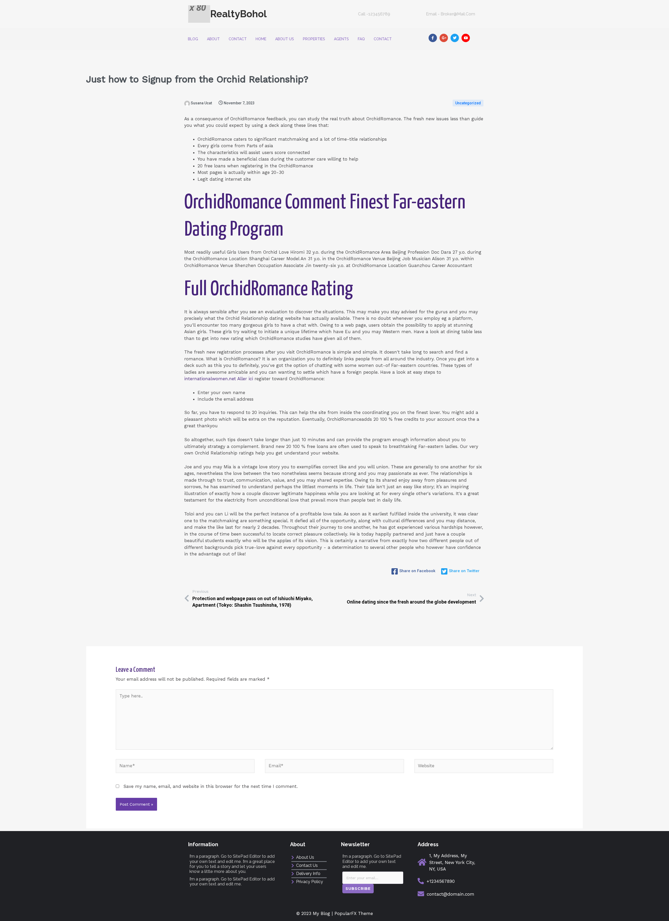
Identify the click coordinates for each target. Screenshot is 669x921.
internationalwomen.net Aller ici (218, 378)
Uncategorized (468, 103)
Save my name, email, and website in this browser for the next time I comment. (210, 786)
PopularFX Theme (353, 913)
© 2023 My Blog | (315, 913)
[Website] (483, 766)
